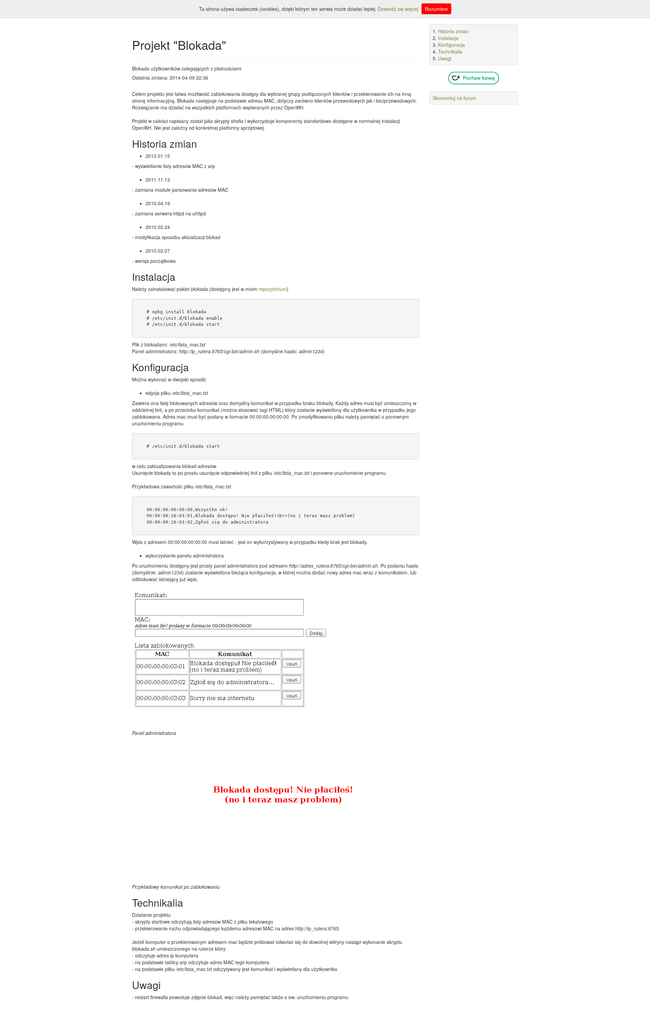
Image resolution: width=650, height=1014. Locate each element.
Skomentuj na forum (454, 97)
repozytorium (273, 289)
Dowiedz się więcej (398, 8)
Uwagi (444, 58)
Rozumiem (436, 8)
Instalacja (448, 38)
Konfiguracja (451, 44)
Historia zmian (453, 31)
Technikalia (450, 51)
